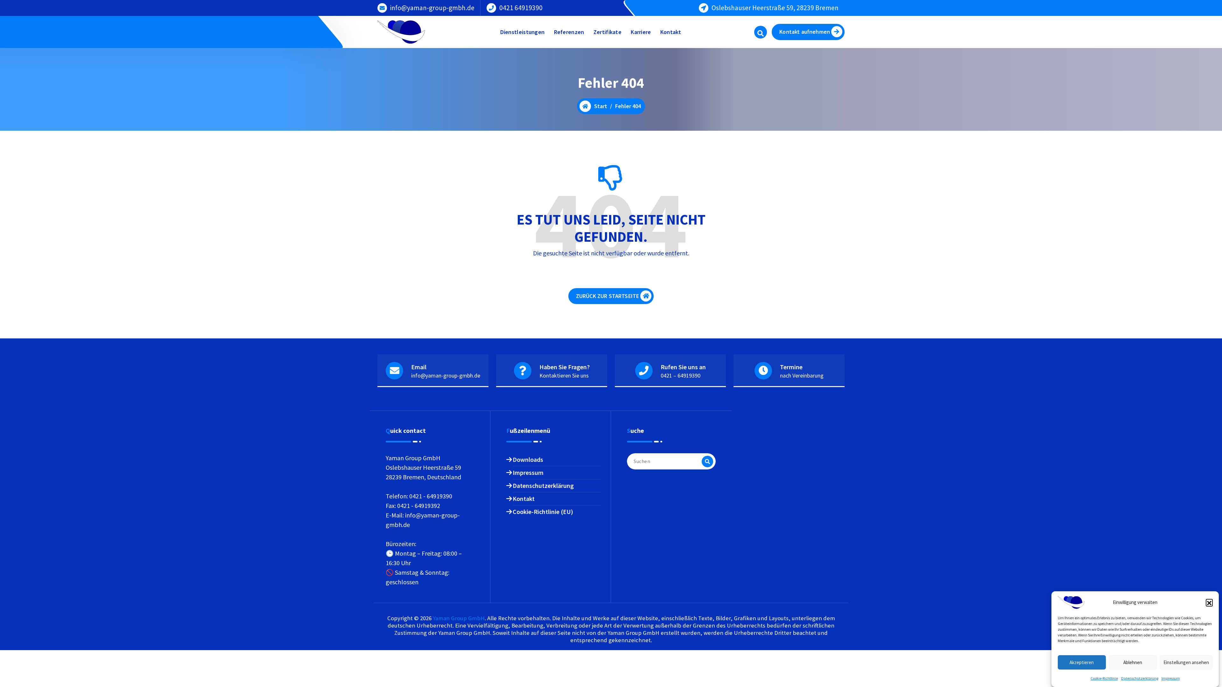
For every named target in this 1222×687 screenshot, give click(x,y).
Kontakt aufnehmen (804, 31)
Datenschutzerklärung (1139, 678)
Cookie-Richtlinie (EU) (543, 512)
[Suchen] (707, 461)
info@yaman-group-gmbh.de (432, 7)
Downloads (528, 459)
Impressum (1171, 678)
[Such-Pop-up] (760, 32)
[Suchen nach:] (671, 461)
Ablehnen (1132, 662)
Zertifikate (607, 32)
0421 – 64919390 (680, 375)
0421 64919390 (521, 7)
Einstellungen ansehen (1186, 662)
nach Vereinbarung (802, 375)
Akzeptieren (1082, 662)
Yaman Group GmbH (459, 618)
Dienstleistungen (522, 32)
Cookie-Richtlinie (1104, 678)
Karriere (641, 32)
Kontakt (670, 32)
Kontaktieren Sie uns (564, 375)
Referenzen (569, 32)
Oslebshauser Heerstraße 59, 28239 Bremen (775, 7)
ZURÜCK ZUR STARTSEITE (607, 296)
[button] (1209, 602)
